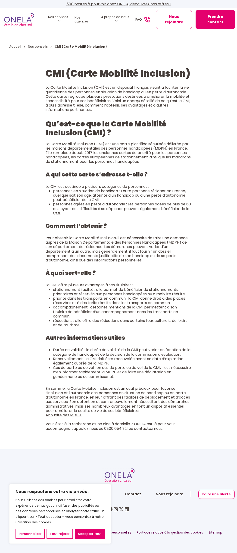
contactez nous (148, 428)
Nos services (58, 17)
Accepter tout (90, 533)
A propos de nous (115, 17)
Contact (133, 494)
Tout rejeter (60, 533)
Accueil (15, 46)
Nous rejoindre (174, 19)
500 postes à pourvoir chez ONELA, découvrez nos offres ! (118, 4)
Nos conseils (38, 46)
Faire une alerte (216, 494)
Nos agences (82, 19)
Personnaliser (30, 533)
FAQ (138, 20)
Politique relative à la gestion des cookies (170, 532)
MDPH (160, 148)
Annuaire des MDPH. (64, 415)
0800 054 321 (116, 428)
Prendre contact (215, 19)
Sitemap (215, 532)
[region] (60, 514)
